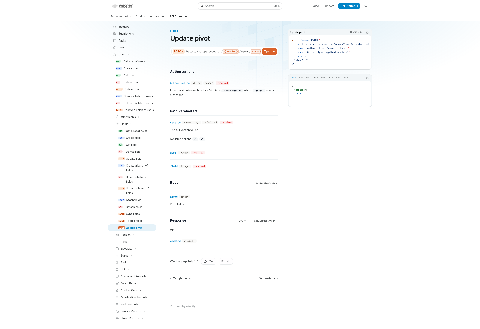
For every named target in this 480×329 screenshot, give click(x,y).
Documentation (121, 16)
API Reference (179, 16)
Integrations (157, 16)
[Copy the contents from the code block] (367, 32)
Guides (140, 16)
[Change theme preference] (366, 6)
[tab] (293, 77)
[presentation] (135, 175)
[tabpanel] (330, 94)
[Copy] (257, 51)
